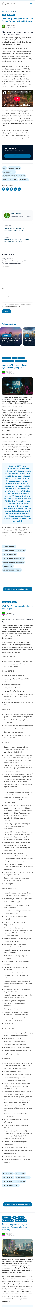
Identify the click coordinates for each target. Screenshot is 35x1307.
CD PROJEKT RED (9, 546)
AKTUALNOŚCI (6, 357)
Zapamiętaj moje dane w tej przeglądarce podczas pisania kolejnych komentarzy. (17, 305)
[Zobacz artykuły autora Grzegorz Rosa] (3, 26)
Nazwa (4, 288)
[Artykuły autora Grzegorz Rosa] (7, 215)
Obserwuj (17, 156)
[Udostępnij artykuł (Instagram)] (7, 189)
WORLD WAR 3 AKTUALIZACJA (14, 1181)
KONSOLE (21, 357)
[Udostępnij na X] (15, 189)
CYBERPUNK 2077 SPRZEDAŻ (13, 562)
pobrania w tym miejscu (21, 86)
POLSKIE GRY (8, 566)
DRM (4, 168)
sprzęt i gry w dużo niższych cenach (20, 51)
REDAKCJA (9, 372)
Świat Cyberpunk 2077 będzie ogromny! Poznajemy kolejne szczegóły (14, 1227)
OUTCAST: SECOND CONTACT (14, 176)
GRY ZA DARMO (14, 168)
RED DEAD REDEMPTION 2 (12, 570)
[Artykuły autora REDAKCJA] (3, 372)
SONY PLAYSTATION (21, 361)
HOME (3, 11)
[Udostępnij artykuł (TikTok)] (11, 189)
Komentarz (5, 266)
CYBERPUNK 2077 (9, 554)
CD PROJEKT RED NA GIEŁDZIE (14, 550)
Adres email (5, 297)
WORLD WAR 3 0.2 (22, 1177)
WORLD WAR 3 (8, 1177)
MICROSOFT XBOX (8, 361)
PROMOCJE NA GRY (10, 180)
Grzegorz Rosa (10, 25)
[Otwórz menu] (31, 3)
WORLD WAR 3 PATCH (11, 1185)
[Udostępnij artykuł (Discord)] (19, 189)
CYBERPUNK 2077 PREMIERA (13, 558)
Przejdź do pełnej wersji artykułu (16, 589)
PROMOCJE (11, 14)
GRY (9, 11)
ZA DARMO (24, 180)
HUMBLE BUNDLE (9, 172)
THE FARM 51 (20, 1173)
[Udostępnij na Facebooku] (3, 189)
